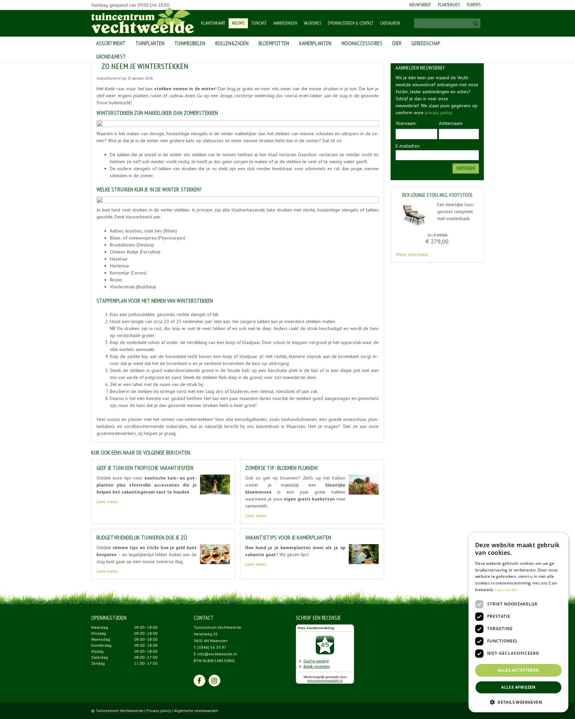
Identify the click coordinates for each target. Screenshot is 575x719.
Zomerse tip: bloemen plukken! (281, 468)
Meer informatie (412, 254)
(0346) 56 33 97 (211, 647)
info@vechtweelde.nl (217, 653)
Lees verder (506, 589)
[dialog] (518, 622)
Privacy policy (158, 710)
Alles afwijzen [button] (518, 687)
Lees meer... (108, 502)
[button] (518, 702)
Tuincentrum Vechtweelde (217, 627)
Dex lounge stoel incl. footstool (437, 195)
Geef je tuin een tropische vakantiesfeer (145, 468)
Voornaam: (406, 123)
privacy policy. (439, 113)
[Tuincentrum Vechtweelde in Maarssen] (142, 20)
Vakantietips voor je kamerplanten (288, 537)
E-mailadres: (410, 146)
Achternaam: (451, 123)
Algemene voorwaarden (196, 710)
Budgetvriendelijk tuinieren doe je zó (141, 537)
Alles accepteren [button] (518, 670)
